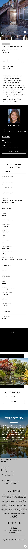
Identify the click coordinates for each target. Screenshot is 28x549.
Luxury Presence (14, 532)
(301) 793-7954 (6, 137)
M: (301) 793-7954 (8, 475)
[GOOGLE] (19, 523)
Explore (14, 401)
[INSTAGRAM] (12, 523)
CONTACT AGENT (14, 151)
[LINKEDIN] (15, 523)
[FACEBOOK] (8, 523)
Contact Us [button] (14, 448)
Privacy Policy (20, 540)
